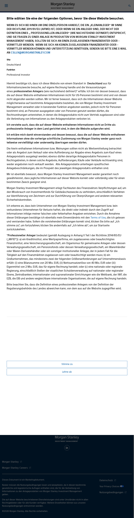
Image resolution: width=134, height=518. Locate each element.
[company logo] (63, 6)
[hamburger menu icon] (6, 5)
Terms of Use (98, 217)
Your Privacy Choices (109, 486)
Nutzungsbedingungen (111, 492)
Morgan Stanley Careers (15, 467)
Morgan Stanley (10, 461)
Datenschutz (106, 480)
